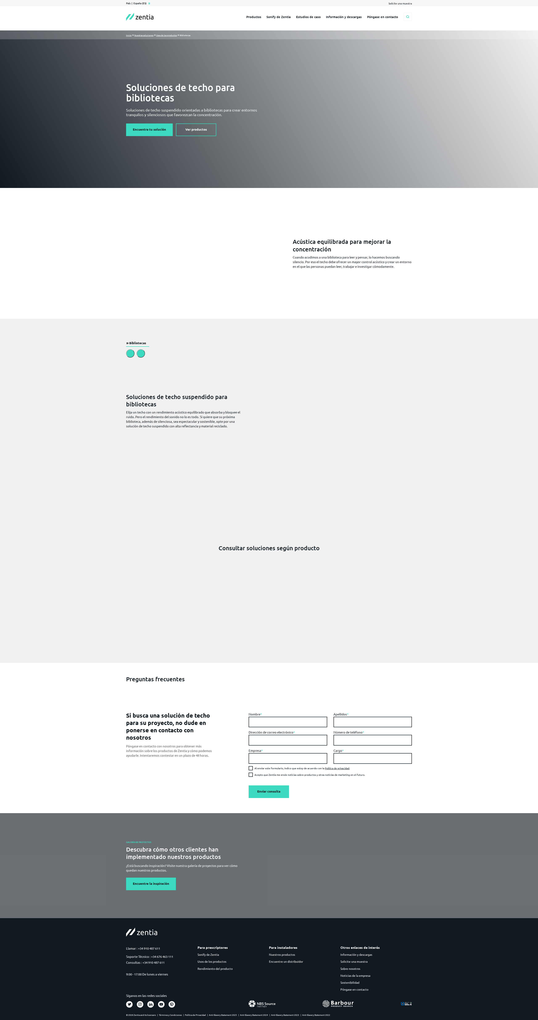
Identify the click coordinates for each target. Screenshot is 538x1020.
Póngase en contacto (382, 17)
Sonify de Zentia (278, 17)
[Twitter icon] (129, 1004)
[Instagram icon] (140, 1004)
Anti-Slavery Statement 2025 (223, 1014)
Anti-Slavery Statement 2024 (254, 1014)
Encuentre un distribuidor (286, 961)
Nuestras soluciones (143, 35)
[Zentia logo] (139, 17)
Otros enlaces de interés (360, 947)
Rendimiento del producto (215, 968)
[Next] (141, 353)
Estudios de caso (308, 17)
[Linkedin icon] (150, 1004)
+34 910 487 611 (149, 948)
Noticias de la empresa (355, 975)
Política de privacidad (337, 768)
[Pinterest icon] (172, 1004)
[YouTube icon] (161, 1004)
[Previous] (130, 353)
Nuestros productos (282, 954)
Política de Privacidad (195, 1014)
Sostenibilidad (349, 982)
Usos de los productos (166, 35)
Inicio (129, 35)
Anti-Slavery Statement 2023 (285, 1014)
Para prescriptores (213, 947)
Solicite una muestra (354, 961)
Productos (253, 17)
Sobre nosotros (350, 968)
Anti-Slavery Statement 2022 (316, 1014)
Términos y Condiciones (170, 1014)
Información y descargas (344, 17)
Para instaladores (283, 947)
